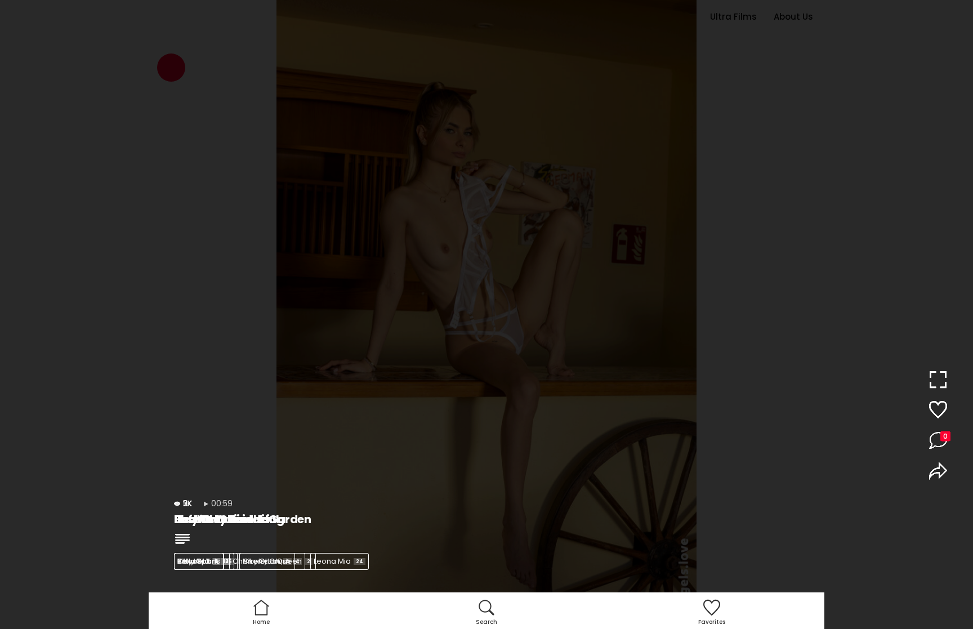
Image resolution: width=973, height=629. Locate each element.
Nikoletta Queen (276, 561)
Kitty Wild (197, 561)
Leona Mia (338, 561)
